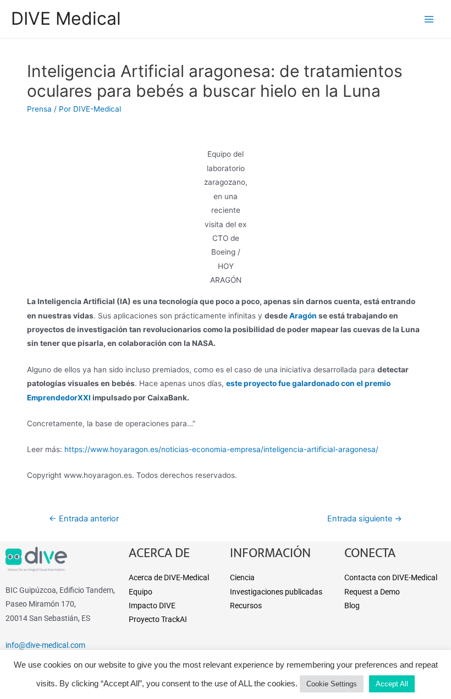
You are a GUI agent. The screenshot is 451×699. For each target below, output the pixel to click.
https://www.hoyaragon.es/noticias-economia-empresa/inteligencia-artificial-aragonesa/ (221, 449)
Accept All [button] (392, 684)
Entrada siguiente (364, 519)
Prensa (39, 108)
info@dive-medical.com (45, 645)
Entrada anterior (84, 519)
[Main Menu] (429, 19)
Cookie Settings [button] (331, 684)
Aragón (303, 315)
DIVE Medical (66, 18)
